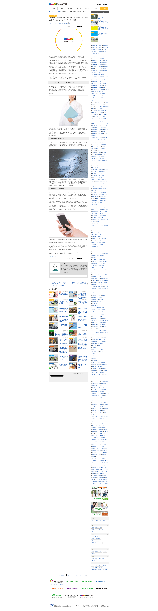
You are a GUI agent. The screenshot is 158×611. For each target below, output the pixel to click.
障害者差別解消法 (95, 60)
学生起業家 (101, 314)
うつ (98, 66)
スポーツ (79, 8)
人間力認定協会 (101, 391)
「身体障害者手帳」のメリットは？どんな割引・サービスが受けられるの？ (103, 22)
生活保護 (94, 217)
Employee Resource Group (101, 181)
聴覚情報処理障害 (95, 200)
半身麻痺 (94, 133)
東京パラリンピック (96, 112)
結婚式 (105, 412)
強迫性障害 (104, 160)
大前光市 (99, 288)
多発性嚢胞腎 (95, 377)
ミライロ (94, 154)
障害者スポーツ (95, 85)
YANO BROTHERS (96, 290)
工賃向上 (94, 364)
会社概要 (61, 584)
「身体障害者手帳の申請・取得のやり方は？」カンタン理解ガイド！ (103, 17)
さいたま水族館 (95, 213)
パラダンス (106, 431)
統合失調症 (94, 51)
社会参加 (94, 437)
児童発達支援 (95, 481)
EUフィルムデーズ (104, 269)
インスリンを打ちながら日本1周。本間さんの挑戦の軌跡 (63, 302)
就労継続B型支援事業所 (97, 188)
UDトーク (94, 150)
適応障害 (99, 160)
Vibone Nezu (95, 183)
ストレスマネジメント (96, 355)
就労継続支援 (95, 244)
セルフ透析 (94, 276)
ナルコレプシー (95, 227)
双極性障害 (94, 62)
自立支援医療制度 (102, 215)
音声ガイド (94, 374)
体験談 (100, 326)
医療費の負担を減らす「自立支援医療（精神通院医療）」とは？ (63, 310)
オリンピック (100, 108)
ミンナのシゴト (95, 194)
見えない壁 (103, 467)
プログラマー (100, 408)
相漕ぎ (93, 431)
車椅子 (106, 58)
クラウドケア (95, 418)
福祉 (93, 104)
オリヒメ (103, 154)
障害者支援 (94, 341)
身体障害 (103, 55)
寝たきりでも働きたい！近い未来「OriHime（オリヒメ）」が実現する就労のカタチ (59, 284)
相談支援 (94, 477)
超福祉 (98, 89)
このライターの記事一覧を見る (68, 275)
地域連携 (98, 364)
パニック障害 (95, 79)
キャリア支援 (106, 404)
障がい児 (104, 158)
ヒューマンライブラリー (97, 87)
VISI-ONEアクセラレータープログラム (100, 228)
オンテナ (97, 104)
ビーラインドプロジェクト (97, 249)
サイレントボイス (101, 165)
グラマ (98, 248)
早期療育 (98, 163)
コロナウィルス (105, 146)
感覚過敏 (101, 213)
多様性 (101, 332)
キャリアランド (99, 320)
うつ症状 (106, 60)
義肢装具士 (101, 477)
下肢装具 (98, 133)
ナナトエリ (94, 202)
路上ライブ (94, 385)
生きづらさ (99, 450)
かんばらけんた (105, 288)
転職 (98, 76)
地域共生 (97, 332)
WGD (102, 217)
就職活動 (107, 76)
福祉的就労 (101, 244)
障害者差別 (94, 186)
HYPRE (104, 188)
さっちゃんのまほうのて (99, 425)
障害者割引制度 (103, 270)
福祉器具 (104, 454)
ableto (99, 400)
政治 (103, 558)
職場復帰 (98, 328)
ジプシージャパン (99, 376)
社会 (96, 8)
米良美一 (99, 295)
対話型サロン (95, 404)
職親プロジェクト (100, 448)
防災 (98, 477)
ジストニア (103, 383)
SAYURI (104, 293)
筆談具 (105, 207)
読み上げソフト (95, 169)
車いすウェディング (96, 416)
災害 (93, 479)
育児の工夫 (94, 313)
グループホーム (103, 196)
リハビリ (103, 339)
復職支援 (104, 318)
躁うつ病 (99, 62)
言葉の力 (94, 265)
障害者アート (95, 446)
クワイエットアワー (103, 211)
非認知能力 (94, 391)
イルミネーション (95, 95)
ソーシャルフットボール (101, 123)
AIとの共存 (94, 483)
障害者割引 (94, 72)
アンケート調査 (95, 242)
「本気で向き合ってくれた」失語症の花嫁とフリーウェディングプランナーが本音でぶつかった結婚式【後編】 (82, 342)
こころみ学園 (103, 238)
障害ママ (104, 368)
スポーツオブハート (104, 83)
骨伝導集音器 (101, 183)
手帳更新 (104, 427)
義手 (108, 144)
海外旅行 (102, 114)
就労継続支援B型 (95, 299)
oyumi (104, 116)
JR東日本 (97, 270)
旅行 (98, 114)
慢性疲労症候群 (95, 387)
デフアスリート (98, 148)
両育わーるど (105, 280)
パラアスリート (98, 146)
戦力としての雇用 (103, 420)
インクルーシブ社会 (102, 341)
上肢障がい (105, 45)
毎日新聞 (94, 89)
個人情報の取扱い (80, 575)
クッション (97, 462)
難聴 (98, 64)
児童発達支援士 (95, 393)
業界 (93, 558)
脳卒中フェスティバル (96, 318)
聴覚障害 (104, 68)
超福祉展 (99, 81)
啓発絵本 (103, 458)
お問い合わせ (61, 575)
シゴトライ (105, 120)
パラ (96, 100)
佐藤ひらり (94, 288)
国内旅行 (106, 114)
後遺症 (93, 339)
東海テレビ (100, 202)
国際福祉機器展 (95, 142)
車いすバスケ (105, 152)
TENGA (106, 121)
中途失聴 (99, 209)
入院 (105, 129)
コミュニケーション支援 (97, 397)
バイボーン (106, 186)
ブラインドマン (95, 267)
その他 (104, 8)
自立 (93, 106)
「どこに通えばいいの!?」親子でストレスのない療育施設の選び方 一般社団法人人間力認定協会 (82, 296)
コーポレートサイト (55, 584)
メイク (99, 129)
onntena (101, 104)
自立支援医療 (95, 475)
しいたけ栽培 (103, 356)
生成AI (93, 376)
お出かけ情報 (95, 343)
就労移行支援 (99, 120)
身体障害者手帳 (102, 144)
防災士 (96, 479)
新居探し (94, 120)
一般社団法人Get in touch (97, 286)
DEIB (100, 339)
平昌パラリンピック (102, 100)
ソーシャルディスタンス (102, 150)
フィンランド (102, 267)
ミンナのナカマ (102, 192)
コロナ (103, 148)
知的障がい (105, 51)
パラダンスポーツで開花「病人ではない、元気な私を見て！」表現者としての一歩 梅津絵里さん (82, 359)
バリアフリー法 (102, 399)
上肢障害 (107, 89)
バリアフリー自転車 (103, 452)
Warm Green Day (96, 219)
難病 (102, 129)
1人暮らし (105, 565)
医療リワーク (100, 395)
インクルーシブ (95, 337)
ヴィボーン (98, 102)
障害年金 (98, 217)
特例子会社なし (95, 441)
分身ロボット (95, 156)
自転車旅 (100, 429)
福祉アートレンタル (96, 316)
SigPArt (106, 314)
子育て (99, 311)
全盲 (96, 68)
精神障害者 (94, 76)
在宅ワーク (94, 410)
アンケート (106, 112)
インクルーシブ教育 (104, 334)
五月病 (93, 123)
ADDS (103, 162)
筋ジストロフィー (103, 351)
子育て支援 (100, 345)
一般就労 (106, 408)
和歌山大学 (94, 209)
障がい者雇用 (104, 282)
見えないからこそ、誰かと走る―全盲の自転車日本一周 (63, 358)
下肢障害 (102, 89)
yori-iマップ (94, 345)
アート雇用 (103, 444)
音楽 (101, 551)
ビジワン (94, 230)
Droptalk (105, 374)
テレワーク (94, 160)
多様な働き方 (95, 284)
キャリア (105, 326)
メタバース (94, 257)
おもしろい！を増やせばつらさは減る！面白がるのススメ (82, 326)
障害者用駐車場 (95, 399)
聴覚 (102, 66)
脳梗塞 (104, 337)
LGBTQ (105, 133)
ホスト (103, 102)
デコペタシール (95, 175)
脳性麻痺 (106, 253)
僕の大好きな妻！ (104, 200)
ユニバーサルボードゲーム (97, 253)
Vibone (93, 102)
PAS (100, 463)
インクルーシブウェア (96, 303)
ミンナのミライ (95, 192)
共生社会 (94, 255)
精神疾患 (94, 450)
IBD (93, 139)
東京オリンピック (105, 110)
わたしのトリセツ (103, 389)
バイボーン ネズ (95, 184)
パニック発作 (105, 77)
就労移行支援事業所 (96, 74)
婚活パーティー (95, 261)
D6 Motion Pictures (96, 272)
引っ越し (105, 118)
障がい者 (51, 23)
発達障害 (66, 23)
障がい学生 (94, 408)
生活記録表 (94, 400)
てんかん (99, 68)
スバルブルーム (95, 171)
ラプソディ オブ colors (97, 167)
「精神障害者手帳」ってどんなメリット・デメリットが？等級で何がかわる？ (103, 28)
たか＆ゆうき (95, 381)
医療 (93, 473)
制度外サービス (95, 420)
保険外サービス (104, 416)
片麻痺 (103, 131)
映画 (101, 64)
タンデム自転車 (95, 125)
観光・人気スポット (96, 529)
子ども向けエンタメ (96, 458)
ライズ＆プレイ (95, 368)
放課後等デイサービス (103, 481)
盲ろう (100, 156)
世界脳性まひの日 (104, 219)
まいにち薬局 (106, 320)
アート (98, 93)
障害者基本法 (104, 364)
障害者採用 (104, 70)
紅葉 (104, 79)
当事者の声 (105, 439)
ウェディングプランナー (97, 414)
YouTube (94, 471)
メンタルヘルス (95, 326)
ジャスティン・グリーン (97, 225)
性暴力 (106, 421)
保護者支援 (101, 393)
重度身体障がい (95, 211)
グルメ (98, 141)
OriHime (98, 154)
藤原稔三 (94, 448)
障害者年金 (94, 64)
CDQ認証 (100, 479)
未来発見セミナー (104, 179)
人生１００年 (95, 91)
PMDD (93, 162)
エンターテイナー (99, 456)
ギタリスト (100, 385)
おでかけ (70, 8)
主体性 (98, 255)
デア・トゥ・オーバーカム (97, 177)
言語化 (106, 483)
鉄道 (93, 270)
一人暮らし (97, 106)
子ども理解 (97, 334)
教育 (107, 332)
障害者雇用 (94, 81)
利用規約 (69, 575)
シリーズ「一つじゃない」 (97, 206)
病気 (104, 137)
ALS (99, 381)
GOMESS (103, 290)
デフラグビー (95, 173)
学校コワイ (94, 366)
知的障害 (101, 169)
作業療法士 (106, 462)
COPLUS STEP (100, 358)
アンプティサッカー (96, 58)
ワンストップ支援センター (101, 423)
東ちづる (100, 284)
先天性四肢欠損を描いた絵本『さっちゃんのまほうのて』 (82, 366)
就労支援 (104, 330)
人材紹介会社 (103, 141)
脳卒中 (93, 320)
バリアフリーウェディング (97, 412)
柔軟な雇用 (94, 421)
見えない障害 (99, 370)
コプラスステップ (95, 356)
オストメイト (95, 465)
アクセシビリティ (95, 269)
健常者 (102, 74)
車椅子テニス (94, 546)
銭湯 (104, 465)
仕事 (62, 8)
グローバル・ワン (103, 261)
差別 (93, 108)
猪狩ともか (99, 158)
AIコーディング (101, 483)
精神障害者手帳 (105, 62)
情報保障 (102, 372)
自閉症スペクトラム (96, 444)
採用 (93, 522)
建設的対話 (102, 435)
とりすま (101, 349)
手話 (93, 148)
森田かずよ (100, 374)
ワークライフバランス (96, 330)
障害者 (56, 23)
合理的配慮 (106, 286)
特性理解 (107, 393)
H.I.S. (95, 116)
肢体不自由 (94, 442)
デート (104, 95)
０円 (101, 95)
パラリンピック (101, 97)
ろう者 (105, 142)
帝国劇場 (103, 309)
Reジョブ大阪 (95, 280)
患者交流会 (97, 473)
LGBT (106, 102)
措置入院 (100, 173)
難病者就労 (94, 282)
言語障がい (105, 47)
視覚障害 (105, 64)
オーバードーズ (95, 118)
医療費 (100, 475)
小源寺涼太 (94, 295)
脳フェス (103, 316)
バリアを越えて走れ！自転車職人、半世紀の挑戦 (63, 326)
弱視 (93, 68)
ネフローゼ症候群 (95, 137)
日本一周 (105, 429)
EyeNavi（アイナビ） (96, 236)
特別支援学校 (102, 171)
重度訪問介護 (95, 297)
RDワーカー (101, 387)
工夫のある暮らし (95, 372)
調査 (102, 112)
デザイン (94, 93)
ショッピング (98, 527)
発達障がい (60, 23)
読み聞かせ (94, 427)
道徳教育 (99, 427)
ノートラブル (95, 207)
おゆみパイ (99, 116)
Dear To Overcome (96, 179)
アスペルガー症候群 (96, 55)
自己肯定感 (94, 395)
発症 (101, 137)
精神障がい (100, 49)
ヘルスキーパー (95, 144)
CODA (93, 332)
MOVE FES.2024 (104, 381)
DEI (93, 335)
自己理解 (100, 404)
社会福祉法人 (102, 242)
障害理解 (104, 335)
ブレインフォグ (95, 389)
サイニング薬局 (95, 322)
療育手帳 (94, 141)
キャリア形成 (95, 360)
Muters (102, 163)
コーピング (104, 450)
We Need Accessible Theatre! (98, 307)
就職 (97, 520)
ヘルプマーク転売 (95, 121)
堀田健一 (99, 454)
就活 (100, 441)
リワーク (94, 328)
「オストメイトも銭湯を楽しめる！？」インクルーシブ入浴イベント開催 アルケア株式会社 (82, 311)
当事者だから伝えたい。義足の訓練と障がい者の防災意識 (82, 302)
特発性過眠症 (106, 225)
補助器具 (102, 121)
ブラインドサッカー (96, 538)
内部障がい (94, 49)
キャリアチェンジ (95, 353)
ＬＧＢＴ (106, 85)
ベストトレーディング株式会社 (98, 362)
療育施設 (105, 479)
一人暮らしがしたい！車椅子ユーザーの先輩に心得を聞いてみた (78, 284)
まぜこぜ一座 (95, 246)
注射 (107, 469)
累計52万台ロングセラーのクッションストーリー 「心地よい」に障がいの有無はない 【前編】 (63, 319)
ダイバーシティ (101, 313)
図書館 (104, 87)
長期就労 (104, 410)
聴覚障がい (100, 47)
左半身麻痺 (94, 439)
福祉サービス (98, 162)
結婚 (93, 127)
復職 (97, 339)
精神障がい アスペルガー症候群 (99, 56)
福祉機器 (101, 142)
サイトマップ (53, 575)
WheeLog (94, 114)
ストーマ (100, 465)
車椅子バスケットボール (97, 542)
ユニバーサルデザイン (102, 127)
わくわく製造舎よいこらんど (103, 460)
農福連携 (94, 358)
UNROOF (94, 248)
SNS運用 (102, 473)
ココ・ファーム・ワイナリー (98, 240)
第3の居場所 (102, 406)
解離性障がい (95, 131)
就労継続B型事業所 (103, 194)
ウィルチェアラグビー (96, 544)
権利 (98, 437)
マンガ (96, 551)
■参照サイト (53, 256)
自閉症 (98, 139)
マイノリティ (102, 263)
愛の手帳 (103, 139)
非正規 (103, 295)
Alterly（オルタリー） (96, 234)
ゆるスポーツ (98, 152)
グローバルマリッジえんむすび (98, 259)
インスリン (103, 469)
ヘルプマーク (95, 77)
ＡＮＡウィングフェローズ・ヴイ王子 (100, 274)
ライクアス (101, 207)
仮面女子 (94, 158)
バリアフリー (103, 93)
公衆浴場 (94, 467)
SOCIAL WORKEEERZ (97, 293)
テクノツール (101, 418)
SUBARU (106, 169)
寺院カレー (104, 265)
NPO (107, 441)
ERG (93, 181)
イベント (103, 125)
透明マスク (102, 184)
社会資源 (104, 475)
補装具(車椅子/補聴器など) (97, 569)
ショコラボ (102, 299)
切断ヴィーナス (105, 156)
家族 (105, 332)
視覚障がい (94, 47)
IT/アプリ (101, 567)
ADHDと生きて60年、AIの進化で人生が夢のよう (63, 294)
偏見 (96, 108)
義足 (93, 146)
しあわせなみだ (101, 421)
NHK (96, 139)
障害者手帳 (94, 53)
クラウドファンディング (102, 471)
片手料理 (105, 370)
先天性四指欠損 (95, 263)
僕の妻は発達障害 (95, 204)
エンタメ (87, 8)
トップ (53, 8)
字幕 (93, 100)
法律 (96, 558)
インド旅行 (99, 265)
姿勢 (93, 462)
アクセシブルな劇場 (96, 309)
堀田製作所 (94, 454)
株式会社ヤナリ (102, 322)
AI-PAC (93, 163)
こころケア (106, 104)
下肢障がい (100, 45)
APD (97, 198)
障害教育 (102, 255)
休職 (105, 395)
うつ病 (104, 49)
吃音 (100, 368)
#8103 (93, 423)
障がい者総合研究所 (104, 106)
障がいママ (94, 311)
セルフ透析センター (96, 278)
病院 (108, 129)
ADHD (70, 23)
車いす (101, 60)
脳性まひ (94, 66)
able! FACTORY (95, 196)
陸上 (93, 536)
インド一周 (102, 324)
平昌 (99, 110)
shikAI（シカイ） (95, 238)
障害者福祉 (101, 343)
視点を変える (95, 452)
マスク (93, 152)
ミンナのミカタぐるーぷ (97, 190)
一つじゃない (95, 215)
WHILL (100, 91)
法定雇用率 (94, 70)
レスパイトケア (95, 349)
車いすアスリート (95, 435)
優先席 (100, 77)
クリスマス (94, 97)
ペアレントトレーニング (97, 347)
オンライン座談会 (95, 223)
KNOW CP (99, 221)
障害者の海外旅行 (95, 324)
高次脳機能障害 (104, 278)
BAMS (103, 91)
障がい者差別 (100, 186)
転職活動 (102, 76)
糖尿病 (93, 469)
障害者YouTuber (95, 351)
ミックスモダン (102, 446)
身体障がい (94, 45)
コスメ (100, 565)
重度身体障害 (105, 209)
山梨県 (99, 282)
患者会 (107, 137)
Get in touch (101, 246)
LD (101, 366)
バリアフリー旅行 (99, 431)
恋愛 (96, 127)
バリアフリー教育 (98, 335)
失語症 (100, 280)
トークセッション (95, 83)
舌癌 (106, 448)
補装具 (93, 456)
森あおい (86, 53)
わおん (93, 198)
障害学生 (106, 402)
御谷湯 (103, 463)
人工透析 (99, 276)
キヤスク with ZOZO (96, 301)
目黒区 (99, 442)
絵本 (93, 334)
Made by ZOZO (95, 305)
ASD (98, 366)
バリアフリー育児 (105, 311)
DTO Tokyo (101, 175)
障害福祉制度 (95, 429)
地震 (106, 477)
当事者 (100, 131)
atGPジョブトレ (95, 251)
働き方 (100, 337)
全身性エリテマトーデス (100, 433)
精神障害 (99, 72)
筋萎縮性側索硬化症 (96, 383)
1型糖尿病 (98, 469)
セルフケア (100, 439)
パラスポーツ (95, 110)
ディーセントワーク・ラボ (97, 402)
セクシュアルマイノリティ (97, 135)
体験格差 (94, 460)
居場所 (103, 441)
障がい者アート (95, 314)
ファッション (94, 565)
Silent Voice (94, 165)
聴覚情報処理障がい (103, 198)
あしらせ (98, 230)
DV (92, 425)
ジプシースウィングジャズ (97, 379)
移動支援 (99, 410)
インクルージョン (95, 406)
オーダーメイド (95, 463)
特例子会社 (94, 129)
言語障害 (94, 370)
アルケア (98, 467)
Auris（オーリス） (96, 232)
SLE (93, 433)
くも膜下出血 (102, 437)
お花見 (100, 118)
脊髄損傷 (99, 70)
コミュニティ (104, 442)
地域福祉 (100, 297)
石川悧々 (94, 221)
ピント (101, 462)
